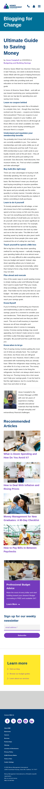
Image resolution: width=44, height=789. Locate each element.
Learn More (11, 601)
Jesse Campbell (12, 60)
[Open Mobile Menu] (39, 6)
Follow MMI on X (13, 718)
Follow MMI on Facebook (7, 718)
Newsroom (7, 728)
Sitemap (6, 742)
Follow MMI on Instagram (25, 718)
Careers (6, 732)
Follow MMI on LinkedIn (31, 718)
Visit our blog (15, 666)
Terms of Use (8, 756)
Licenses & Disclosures (10, 745)
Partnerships (7, 739)
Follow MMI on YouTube (19, 718)
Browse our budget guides (20, 671)
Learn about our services (19, 675)
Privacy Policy (8, 749)
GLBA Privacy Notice (10, 752)
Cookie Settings (8, 759)
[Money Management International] (13, 6)
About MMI (7, 725)
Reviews (6, 735)
